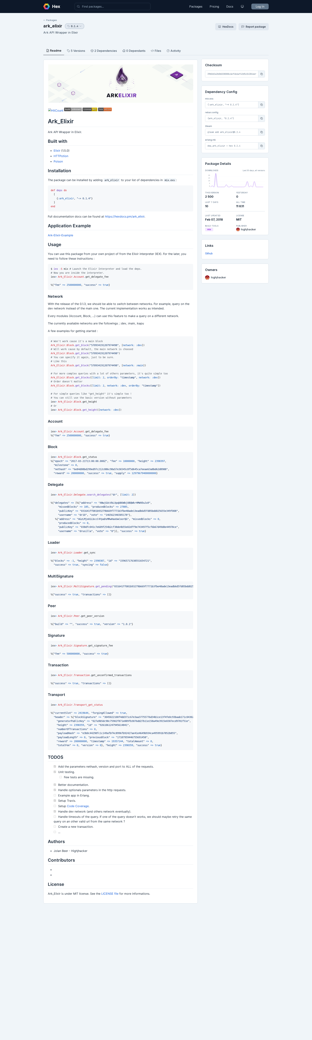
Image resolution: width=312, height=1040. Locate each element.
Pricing (214, 6)
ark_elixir (52, 26)
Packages (195, 6)
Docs (229, 6)
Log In (260, 6)
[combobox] (112, 6)
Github (209, 253)
